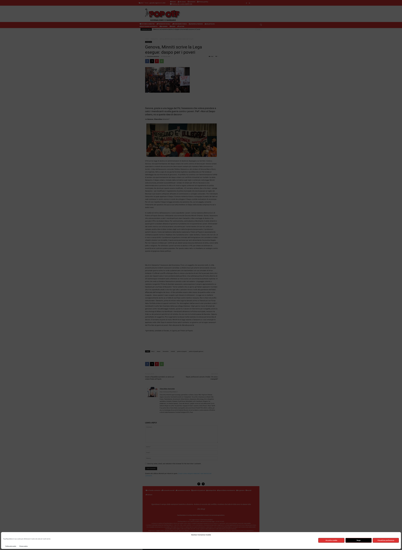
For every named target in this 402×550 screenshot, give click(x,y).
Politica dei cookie (10, 546)
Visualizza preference (386, 540)
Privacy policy (23, 546)
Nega (359, 540)
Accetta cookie (331, 540)
